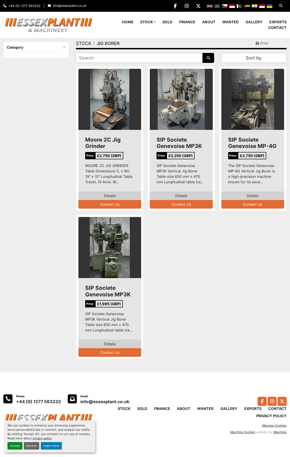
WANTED (230, 22)
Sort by (253, 58)
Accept (15, 445)
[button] (148, 22)
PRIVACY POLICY (271, 416)
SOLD (167, 22)
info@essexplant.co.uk (69, 5)
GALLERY (254, 22)
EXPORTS (278, 22)
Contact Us (110, 204)
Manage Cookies (274, 425)
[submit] (208, 58)
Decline (31, 445)
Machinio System (242, 432)
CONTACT (277, 27)
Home (127, 22)
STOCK (146, 22)
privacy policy (42, 438)
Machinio (280, 432)
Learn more (51, 445)
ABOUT (208, 22)
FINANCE (187, 22)
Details (110, 195)
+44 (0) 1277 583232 (24, 6)
